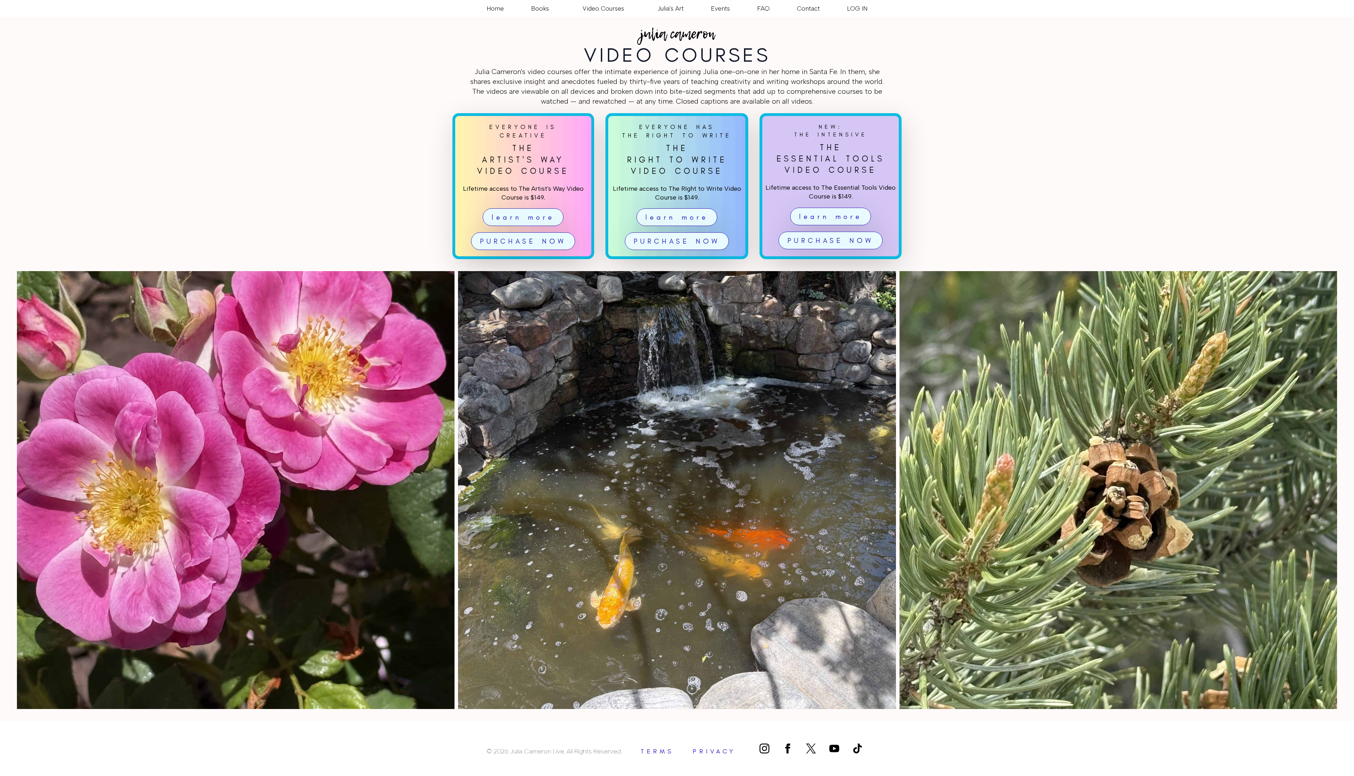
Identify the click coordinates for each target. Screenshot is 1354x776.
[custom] (811, 748)
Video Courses (603, 8)
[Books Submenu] (552, 8)
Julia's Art (671, 8)
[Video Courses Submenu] (627, 8)
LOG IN (857, 8)
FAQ (763, 8)
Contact (808, 8)
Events (720, 8)
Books (540, 8)
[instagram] (764, 748)
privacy (714, 751)
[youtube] (834, 748)
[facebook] (788, 748)
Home (495, 8)
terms (657, 751)
